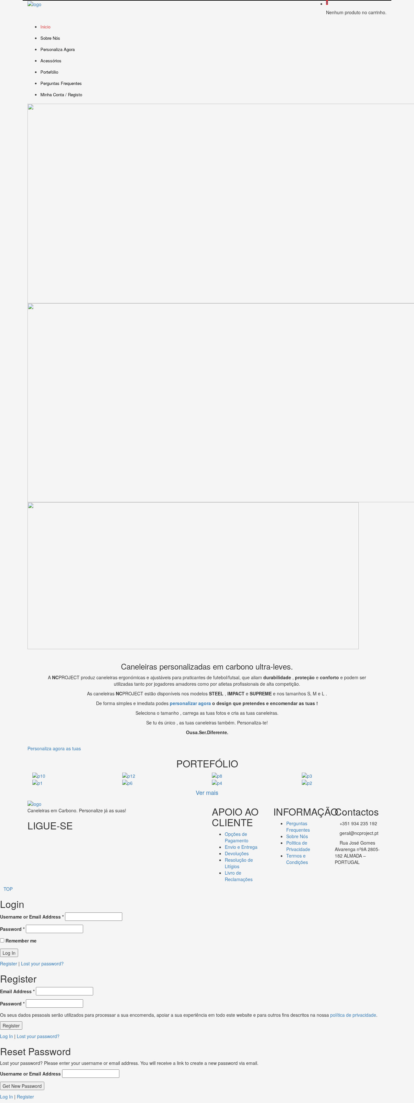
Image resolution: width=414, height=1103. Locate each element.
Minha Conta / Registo (61, 94)
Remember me (20, 940)
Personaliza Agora (57, 49)
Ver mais (207, 792)
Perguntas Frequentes (61, 83)
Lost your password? (42, 963)
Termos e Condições (297, 858)
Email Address (17, 991)
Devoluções (237, 853)
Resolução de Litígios (239, 863)
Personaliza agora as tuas (54, 748)
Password (12, 929)
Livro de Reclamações (239, 875)
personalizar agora (190, 703)
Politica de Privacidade (298, 845)
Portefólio (49, 72)
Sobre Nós (50, 38)
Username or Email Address (32, 916)
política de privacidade (353, 1015)
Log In (6, 1036)
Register (8, 963)
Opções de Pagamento (236, 837)
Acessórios (50, 60)
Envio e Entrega (241, 847)
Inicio (45, 27)
